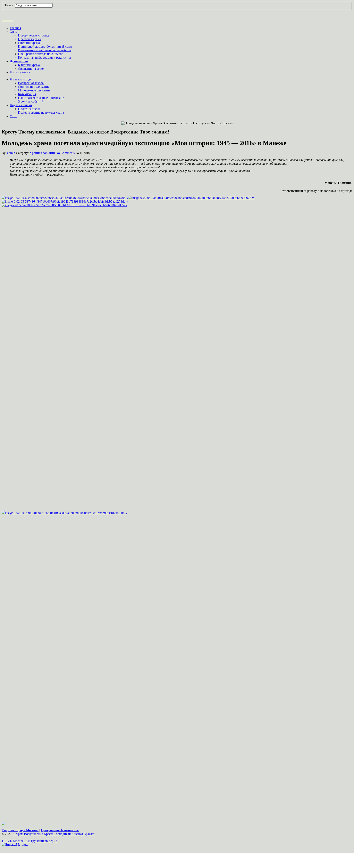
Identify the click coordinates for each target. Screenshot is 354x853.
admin (11, 153)
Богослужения (20, 72)
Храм (13, 31)
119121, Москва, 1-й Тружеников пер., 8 (30, 841)
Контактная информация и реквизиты (44, 57)
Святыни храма (29, 42)
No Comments (65, 153)
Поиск (9, 5)
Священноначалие (31, 68)
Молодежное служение (34, 90)
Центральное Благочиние (60, 830)
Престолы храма (29, 39)
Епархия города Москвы (20, 830)
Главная (15, 28)
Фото (13, 116)
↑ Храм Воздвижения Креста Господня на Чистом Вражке (53, 834)
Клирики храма (29, 65)
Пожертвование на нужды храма (41, 112)
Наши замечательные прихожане (41, 97)
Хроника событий (30, 101)
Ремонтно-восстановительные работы (44, 50)
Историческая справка (33, 35)
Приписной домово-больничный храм (45, 46)
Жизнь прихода (20, 79)
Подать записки (21, 105)
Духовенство (19, 61)
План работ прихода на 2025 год (40, 54)
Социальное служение (33, 86)
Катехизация (27, 94)
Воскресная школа (31, 83)
